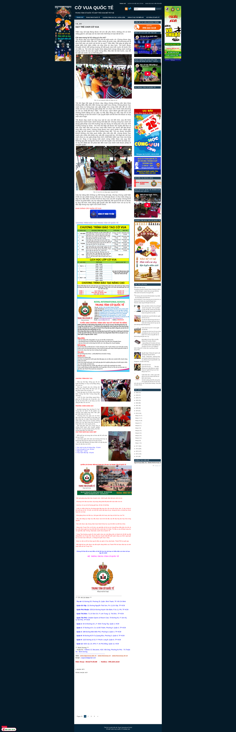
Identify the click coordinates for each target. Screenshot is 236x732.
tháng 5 (137, 433)
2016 (137, 448)
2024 (137, 397)
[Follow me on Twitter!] (130, 10)
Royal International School (125, 727)
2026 (137, 392)
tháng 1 (137, 443)
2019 (137, 410)
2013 (137, 456)
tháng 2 (137, 440)
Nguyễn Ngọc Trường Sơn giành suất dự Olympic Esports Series (151, 353)
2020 (137, 408)
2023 (137, 400)
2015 (137, 451)
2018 (137, 413)
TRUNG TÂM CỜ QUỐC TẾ (93, 17)
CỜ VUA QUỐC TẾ (94, 7)
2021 (137, 405)
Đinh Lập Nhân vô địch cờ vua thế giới (151, 306)
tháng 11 (137, 418)
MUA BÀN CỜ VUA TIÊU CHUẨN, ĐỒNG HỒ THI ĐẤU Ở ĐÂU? (150, 340)
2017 (137, 446)
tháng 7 (137, 428)
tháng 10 (137, 420)
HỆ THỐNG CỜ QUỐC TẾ (152, 17)
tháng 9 (137, 423)
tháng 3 (137, 438)
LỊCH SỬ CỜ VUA (146, 364)
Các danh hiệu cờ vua (139, 287)
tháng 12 (137, 415)
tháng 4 (137, 435)
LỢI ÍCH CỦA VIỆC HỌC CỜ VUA (135, 3)
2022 (137, 403)
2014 (137, 454)
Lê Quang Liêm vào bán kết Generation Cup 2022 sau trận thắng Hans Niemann (147, 296)
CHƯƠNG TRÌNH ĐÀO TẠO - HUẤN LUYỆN (114, 17)
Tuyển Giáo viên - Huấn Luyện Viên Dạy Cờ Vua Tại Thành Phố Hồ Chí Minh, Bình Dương (150, 376)
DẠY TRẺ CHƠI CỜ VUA (87, 27)
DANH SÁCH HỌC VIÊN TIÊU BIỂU (153, 3)
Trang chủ (158, 465)
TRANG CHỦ (123, 3)
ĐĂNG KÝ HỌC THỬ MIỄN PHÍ (136, 17)
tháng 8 (137, 425)
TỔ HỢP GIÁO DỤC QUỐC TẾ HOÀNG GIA (118, 729)
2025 (137, 395)
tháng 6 (137, 430)
